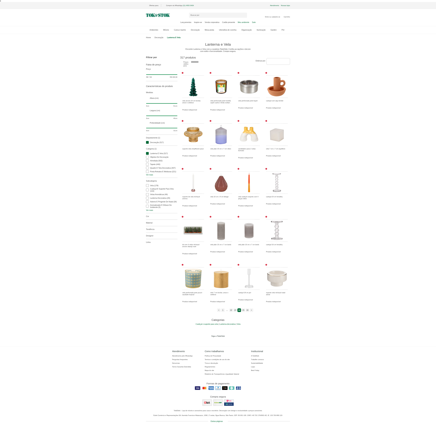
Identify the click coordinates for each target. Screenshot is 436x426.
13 (235, 310)
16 (247, 310)
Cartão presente (228, 22)
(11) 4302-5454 (188, 5)
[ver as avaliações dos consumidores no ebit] (207, 402)
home (148, 37)
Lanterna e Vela (174, 37)
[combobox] (278, 61)
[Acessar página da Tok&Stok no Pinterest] (221, 341)
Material (149, 223)
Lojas (253, 367)
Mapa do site (209, 370)
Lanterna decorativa (227, 324)
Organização (246, 30)
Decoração (195, 30)
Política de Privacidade (213, 356)
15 (243, 310)
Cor (147, 216)
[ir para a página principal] (158, 15)
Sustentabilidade (257, 363)
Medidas (149, 92)
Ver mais (149, 175)
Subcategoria (151, 181)
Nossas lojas (285, 5)
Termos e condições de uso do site (217, 359)
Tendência (150, 229)
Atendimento (274, 5)
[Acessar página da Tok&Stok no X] (227, 341)
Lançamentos (185, 22)
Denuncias (176, 363)
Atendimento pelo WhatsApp (182, 356)
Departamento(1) (153, 138)
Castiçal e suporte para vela (207, 324)
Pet (283, 30)
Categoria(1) (151, 149)
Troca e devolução (211, 363)
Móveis (166, 30)
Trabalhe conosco (257, 359)
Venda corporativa (212, 22)
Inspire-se (198, 22)
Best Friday (255, 370)
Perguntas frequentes (180, 359)
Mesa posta (209, 30)
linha (148, 242)
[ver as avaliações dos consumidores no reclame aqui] (218, 402)
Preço (148, 69)
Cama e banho (180, 30)
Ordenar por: (260, 61)
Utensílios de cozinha (227, 30)
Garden (274, 30)
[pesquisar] (244, 15)
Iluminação (261, 30)
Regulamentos (210, 367)
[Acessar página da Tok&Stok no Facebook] (208, 341)
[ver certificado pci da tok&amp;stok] (229, 402)
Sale (254, 22)
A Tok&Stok (255, 356)
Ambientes (154, 30)
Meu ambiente (243, 22)
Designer (149, 236)
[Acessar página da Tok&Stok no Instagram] (215, 341)
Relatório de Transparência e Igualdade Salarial (222, 374)
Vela (238, 324)
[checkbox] (147, 142)
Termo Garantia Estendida (181, 367)
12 (231, 310)
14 (239, 310)
